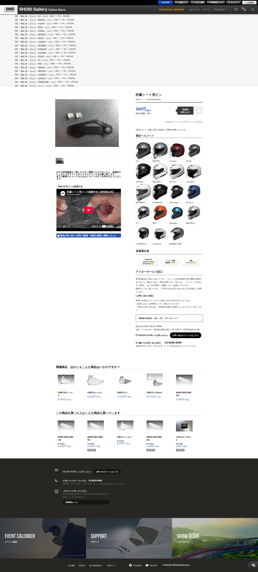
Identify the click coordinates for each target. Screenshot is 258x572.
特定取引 (82, 565)
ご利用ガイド (111, 565)
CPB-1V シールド (124, 437)
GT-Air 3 (41, 38)
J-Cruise (41, 23)
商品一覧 (24, 16)
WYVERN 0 (42, 45)
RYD (40, 63)
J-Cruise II (42, 78)
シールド (48, 85)
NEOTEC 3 (42, 34)
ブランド (32, 16)
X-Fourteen (42, 52)
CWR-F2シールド (94, 392)
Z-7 (39, 60)
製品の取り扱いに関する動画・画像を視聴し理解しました (88, 235)
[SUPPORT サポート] (129, 557)
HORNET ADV (43, 82)
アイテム (32, 85)
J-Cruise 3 (42, 41)
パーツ (206, 9)
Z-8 (39, 16)
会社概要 (71, 565)
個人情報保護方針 (95, 565)
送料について (185, 112)
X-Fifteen (41, 30)
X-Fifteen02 (42, 49)
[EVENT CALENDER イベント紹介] (43, 557)
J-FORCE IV (42, 74)
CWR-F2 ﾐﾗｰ (122, 392)
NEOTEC (41, 19)
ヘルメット (193, 9)
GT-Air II (41, 56)
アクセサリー (220, 9)
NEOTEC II (42, 71)
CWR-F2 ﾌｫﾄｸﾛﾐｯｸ (154, 392)
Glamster (41, 67)
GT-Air (40, 27)
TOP (16, 16)
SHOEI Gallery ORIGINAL (171, 9)
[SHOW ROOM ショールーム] (215, 557)
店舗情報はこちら (71, 502)
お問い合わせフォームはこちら (185, 335)
